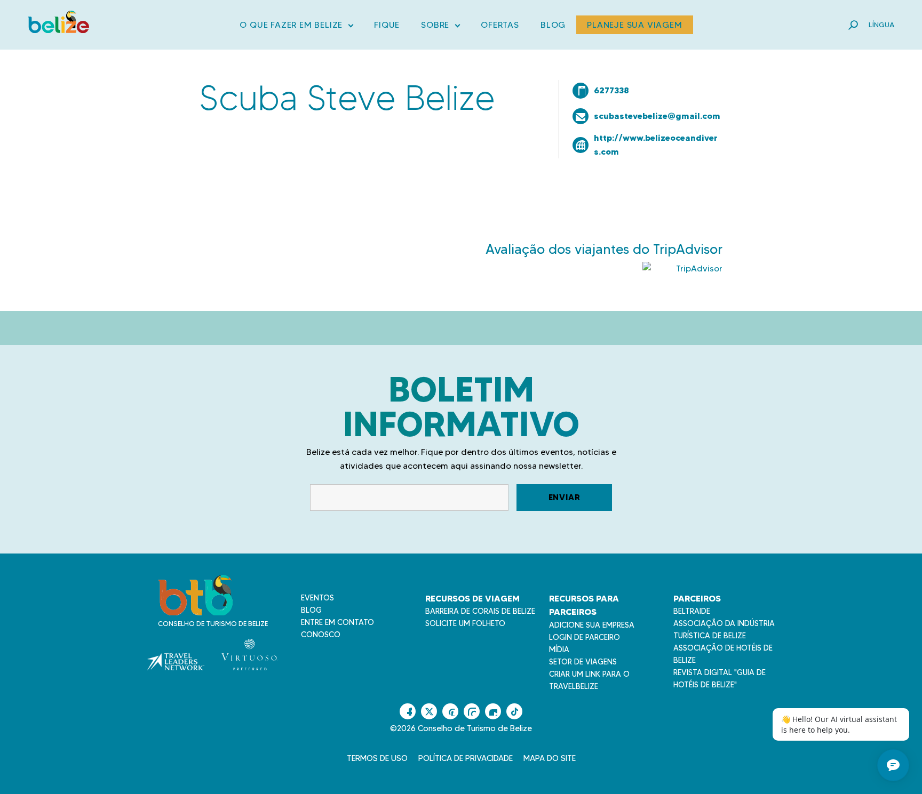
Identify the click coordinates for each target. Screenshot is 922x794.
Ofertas (500, 25)
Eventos (317, 598)
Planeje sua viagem (634, 25)
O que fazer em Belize (296, 27)
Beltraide (691, 611)
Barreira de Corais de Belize (480, 611)
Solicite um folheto (465, 623)
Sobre (440, 27)
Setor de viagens (583, 662)
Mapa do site (549, 758)
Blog (553, 25)
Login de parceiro (584, 637)
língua (881, 24)
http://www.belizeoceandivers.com (656, 144)
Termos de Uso (377, 758)
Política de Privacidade (465, 758)
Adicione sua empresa (591, 625)
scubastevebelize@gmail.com (657, 115)
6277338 (611, 90)
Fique (387, 25)
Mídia (559, 649)
